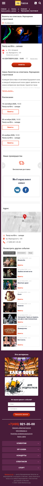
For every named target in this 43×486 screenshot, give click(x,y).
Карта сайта (21, 436)
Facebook (26, 190)
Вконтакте (17, 190)
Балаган (20, 306)
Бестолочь (21, 340)
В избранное (9, 23)
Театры (13, 9)
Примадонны (22, 328)
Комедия (24, 9)
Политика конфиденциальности (21, 434)
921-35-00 (21, 424)
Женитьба (21, 260)
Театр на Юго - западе (8, 11)
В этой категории (9, 253)
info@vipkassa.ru (21, 431)
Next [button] (39, 165)
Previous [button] (3, 165)
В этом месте (21, 253)
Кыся (19, 294)
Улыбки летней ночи (25, 271)
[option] (21, 166)
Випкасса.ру (9, 474)
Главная (3, 9)
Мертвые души (23, 283)
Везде (30, 253)
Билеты (10, 112)
